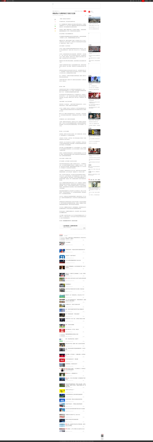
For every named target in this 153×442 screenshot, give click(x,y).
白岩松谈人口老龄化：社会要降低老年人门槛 (94, 183)
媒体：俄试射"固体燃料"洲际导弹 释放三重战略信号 (75, 309)
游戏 (93, 179)
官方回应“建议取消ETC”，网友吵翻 (72, 359)
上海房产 (89, 15)
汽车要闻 (89, 147)
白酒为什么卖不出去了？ (70, 389)
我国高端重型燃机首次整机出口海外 (72, 334)
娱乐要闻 (89, 112)
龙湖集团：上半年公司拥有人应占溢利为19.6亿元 (76, 428)
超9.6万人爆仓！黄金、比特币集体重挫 (94, 87)
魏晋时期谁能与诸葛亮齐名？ (92, 186)
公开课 (96, 179)
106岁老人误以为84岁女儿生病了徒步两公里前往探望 (76, 278)
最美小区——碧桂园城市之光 (72, 373)
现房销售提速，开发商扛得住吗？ (71, 363)
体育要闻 (89, 91)
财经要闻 (89, 75)
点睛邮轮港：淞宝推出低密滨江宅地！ (93, 23)
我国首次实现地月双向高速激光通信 (72, 419)
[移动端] (131, 1)
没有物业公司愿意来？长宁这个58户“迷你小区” (94, 25)
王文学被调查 (68, 242)
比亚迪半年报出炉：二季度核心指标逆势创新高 (74, 403)
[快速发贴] (55, 19)
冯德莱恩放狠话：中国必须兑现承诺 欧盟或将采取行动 (75, 249)
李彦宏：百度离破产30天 (92, 188)
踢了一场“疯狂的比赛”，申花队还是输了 (73, 313)
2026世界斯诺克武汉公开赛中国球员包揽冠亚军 (74, 394)
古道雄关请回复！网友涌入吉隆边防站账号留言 (74, 399)
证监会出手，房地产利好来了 (71, 255)
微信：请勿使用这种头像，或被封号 (72, 338)
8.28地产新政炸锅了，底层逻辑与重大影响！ (70, 225)
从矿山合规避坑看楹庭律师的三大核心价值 (73, 260)
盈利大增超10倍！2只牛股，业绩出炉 (72, 329)
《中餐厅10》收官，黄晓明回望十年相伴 (94, 123)
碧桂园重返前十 (68, 284)
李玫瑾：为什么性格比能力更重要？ (93, 181)
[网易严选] (136, 1)
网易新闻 (92, 11)
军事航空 (99, 179)
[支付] (139, 1)
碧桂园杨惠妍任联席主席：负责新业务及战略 (70, 220)
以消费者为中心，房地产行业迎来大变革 (73, 304)
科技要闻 (89, 128)
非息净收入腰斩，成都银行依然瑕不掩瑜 (94, 89)
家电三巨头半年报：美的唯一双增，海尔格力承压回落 (75, 343)
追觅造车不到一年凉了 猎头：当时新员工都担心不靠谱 (75, 318)
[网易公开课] (133, 1)
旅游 (91, 179)
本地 (89, 179)
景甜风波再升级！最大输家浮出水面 (93, 121)
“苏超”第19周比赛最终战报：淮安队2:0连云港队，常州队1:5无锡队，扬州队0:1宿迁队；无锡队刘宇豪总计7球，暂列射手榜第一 (76, 385)
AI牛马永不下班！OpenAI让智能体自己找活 (94, 141)
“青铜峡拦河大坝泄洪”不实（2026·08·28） (73, 414)
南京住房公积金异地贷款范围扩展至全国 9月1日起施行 (75, 408)
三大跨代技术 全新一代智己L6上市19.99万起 (94, 157)
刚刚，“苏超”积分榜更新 (70, 324)
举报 (85, 15)
